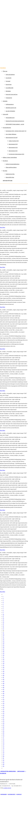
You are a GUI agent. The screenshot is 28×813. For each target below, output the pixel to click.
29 (3, 653)
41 (3, 677)
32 (3, 659)
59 (3, 713)
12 (3, 618)
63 (3, 721)
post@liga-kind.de (7, 787)
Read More (2, 227)
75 (3, 746)
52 (3, 699)
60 (3, 715)
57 (3, 709)
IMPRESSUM (4, 794)
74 (3, 744)
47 (3, 689)
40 (3, 675)
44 (3, 683)
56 (3, 707)
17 (3, 629)
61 (3, 717)
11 (3, 616)
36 (3, 667)
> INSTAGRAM (20, 771)
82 (3, 760)
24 (3, 643)
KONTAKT (19, 794)
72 (3, 740)
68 (3, 731)
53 (3, 701)
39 (3, 673)
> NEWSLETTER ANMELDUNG (8, 771)
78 (3, 752)
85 (3, 766)
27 (3, 649)
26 (3, 647)
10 (3, 614)
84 (3, 764)
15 (3, 624)
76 (3, 748)
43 (3, 681)
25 (3, 645)
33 (3, 661)
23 (3, 641)
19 (3, 633)
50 (3, 695)
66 (3, 727)
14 (3, 622)
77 (3, 750)
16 (3, 626)
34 (3, 663)
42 (3, 679)
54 (3, 703)
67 (3, 729)
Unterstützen (3, 67)
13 (3, 620)
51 (3, 697)
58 (3, 711)
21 (3, 637)
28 (3, 651)
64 (3, 723)
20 (3, 635)
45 (3, 685)
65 (3, 725)
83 (3, 762)
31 (3, 657)
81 (3, 758)
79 (3, 754)
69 (3, 733)
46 (3, 687)
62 (3, 719)
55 (3, 705)
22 (3, 639)
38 (3, 671)
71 (3, 738)
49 (3, 693)
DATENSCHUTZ (11, 794)
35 (3, 665)
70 (3, 736)
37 (3, 669)
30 (3, 655)
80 (3, 756)
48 (3, 691)
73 (3, 742)
